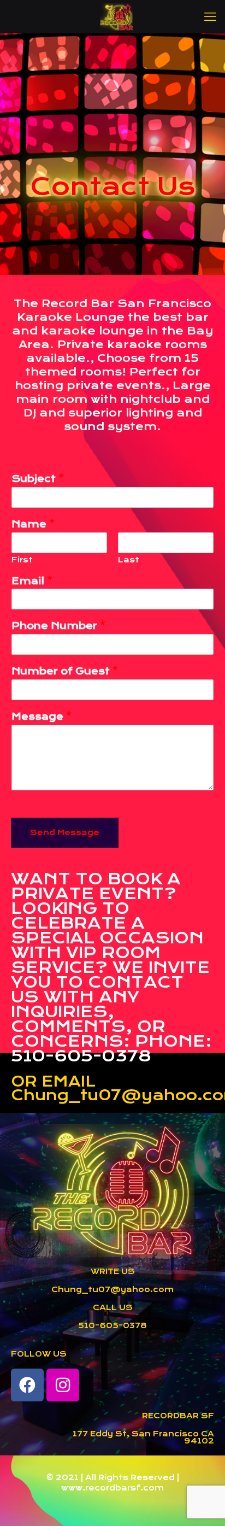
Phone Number (58, 625)
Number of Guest (64, 671)
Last (128, 559)
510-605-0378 (112, 1325)
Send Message (64, 832)
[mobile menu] (210, 16)
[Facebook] (27, 1385)
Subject (37, 478)
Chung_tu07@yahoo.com (112, 1289)
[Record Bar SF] (116, 16)
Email (31, 581)
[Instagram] (62, 1385)
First (22, 559)
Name (33, 524)
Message (41, 716)
